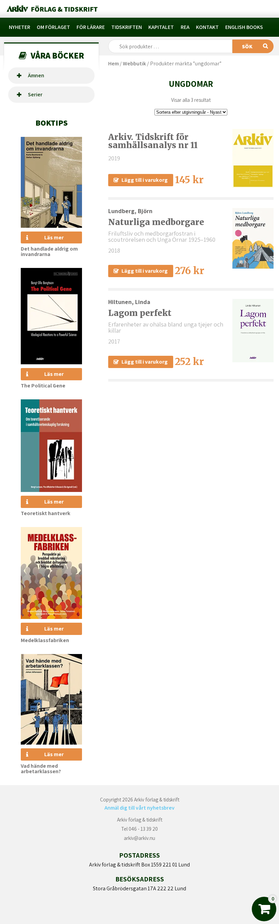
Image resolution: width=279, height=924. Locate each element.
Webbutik (134, 63)
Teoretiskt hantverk (45, 513)
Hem (113, 63)
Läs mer (54, 237)
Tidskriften (126, 27)
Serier (35, 94)
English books (244, 27)
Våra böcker (57, 55)
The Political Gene (43, 385)
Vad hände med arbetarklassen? (41, 768)
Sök (247, 46)
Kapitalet (161, 27)
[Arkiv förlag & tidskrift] (51, 9)
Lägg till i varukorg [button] (144, 180)
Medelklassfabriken (45, 640)
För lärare (91, 27)
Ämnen (36, 75)
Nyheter (19, 27)
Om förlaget (53, 27)
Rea (185, 27)
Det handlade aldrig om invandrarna (49, 251)
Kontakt (207, 27)
